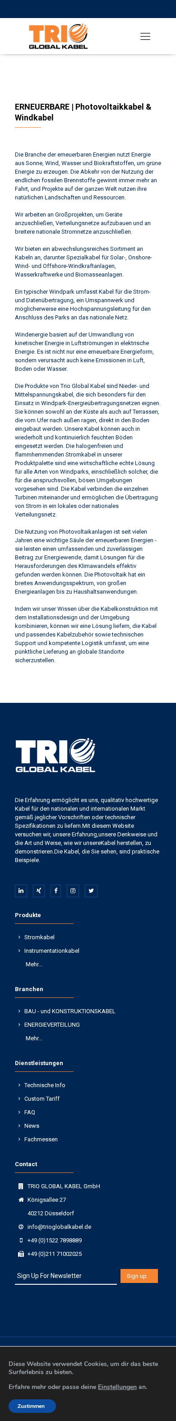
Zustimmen (31, 1406)
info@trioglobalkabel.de (59, 1226)
